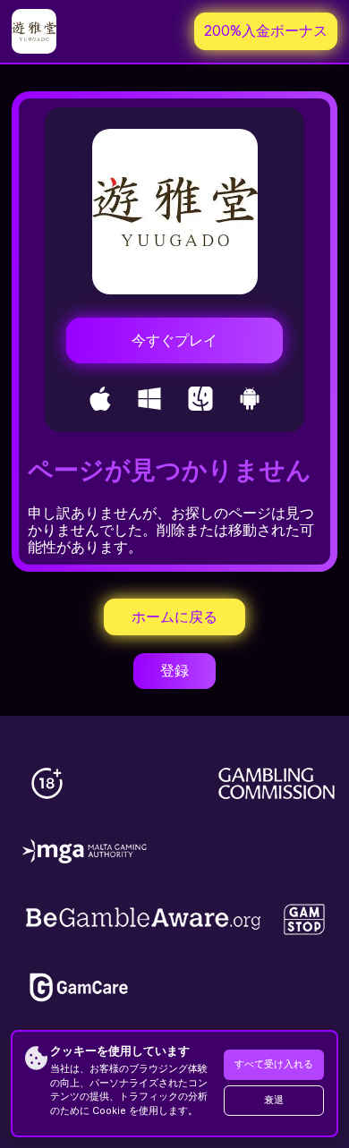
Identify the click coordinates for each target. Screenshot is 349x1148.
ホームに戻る (174, 616)
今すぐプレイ (174, 340)
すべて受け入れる (273, 1064)
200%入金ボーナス (266, 30)
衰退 (274, 1100)
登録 (174, 670)
